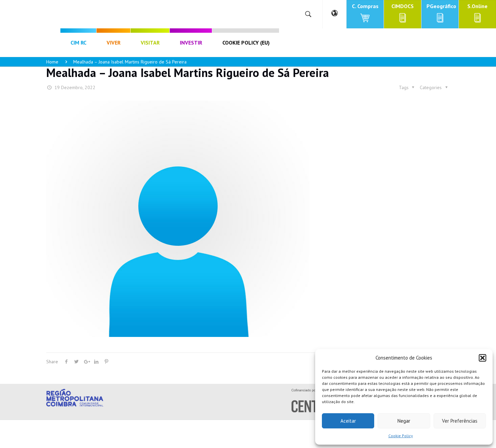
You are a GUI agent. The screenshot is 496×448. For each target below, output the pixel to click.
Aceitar (348, 421)
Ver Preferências (459, 421)
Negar (403, 421)
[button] (482, 357)
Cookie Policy (400, 435)
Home (52, 62)
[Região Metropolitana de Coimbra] (52, 14)
